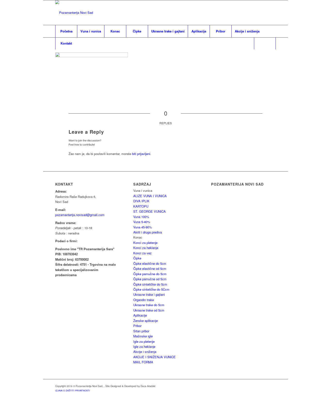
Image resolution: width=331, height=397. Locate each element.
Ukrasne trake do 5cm (148, 305)
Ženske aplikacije (145, 320)
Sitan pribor (141, 331)
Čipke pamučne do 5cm (149, 274)
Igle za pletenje (144, 341)
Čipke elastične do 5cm (149, 263)
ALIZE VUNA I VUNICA (150, 196)
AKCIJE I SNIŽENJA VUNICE (154, 357)
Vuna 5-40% (141, 221)
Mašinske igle (143, 336)
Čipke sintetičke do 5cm (150, 284)
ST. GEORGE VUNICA (149, 211)
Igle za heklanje (144, 346)
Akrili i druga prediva (147, 232)
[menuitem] (66, 31)
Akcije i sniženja (144, 351)
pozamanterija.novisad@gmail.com (79, 214)
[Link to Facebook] (272, 12)
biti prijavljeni (141, 153)
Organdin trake (143, 299)
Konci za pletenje (145, 242)
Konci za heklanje (145, 247)
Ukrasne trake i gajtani (149, 294)
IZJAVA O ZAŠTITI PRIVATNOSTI (72, 390)
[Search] (265, 43)
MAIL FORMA (143, 362)
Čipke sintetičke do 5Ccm (151, 289)
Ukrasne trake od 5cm (148, 310)
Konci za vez (142, 253)
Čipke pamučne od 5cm (149, 279)
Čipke (137, 258)
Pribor (137, 325)
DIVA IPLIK (141, 201)
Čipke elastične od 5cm (149, 268)
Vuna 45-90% (142, 227)
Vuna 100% (141, 216)
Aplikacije (140, 315)
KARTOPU (140, 206)
